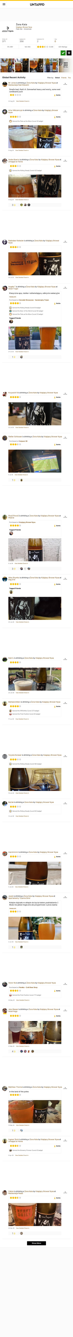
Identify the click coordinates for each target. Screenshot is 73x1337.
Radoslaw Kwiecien (16, 241)
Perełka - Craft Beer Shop (28, 987)
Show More (36, 1243)
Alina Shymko (13, 578)
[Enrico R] (29, 1051)
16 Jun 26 (11, 793)
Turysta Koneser (14, 755)
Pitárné (11, 518)
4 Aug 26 (11, 199)
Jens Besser (13, 1009)
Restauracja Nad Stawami (18, 85)
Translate (12, 297)
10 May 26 (11, 1125)
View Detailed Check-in (22, 101)
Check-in (63, 52)
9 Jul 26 (10, 474)
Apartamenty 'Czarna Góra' (19, 898)
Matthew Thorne (15, 1087)
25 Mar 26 (11, 1228)
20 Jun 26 (11, 692)
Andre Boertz (13, 160)
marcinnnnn (13, 852)
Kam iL (11, 658)
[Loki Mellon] (29, 205)
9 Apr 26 (10, 1155)
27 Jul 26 (11, 351)
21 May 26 (11, 1046)
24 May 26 (11, 1000)
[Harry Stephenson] (21, 1130)
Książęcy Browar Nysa (24, 27)
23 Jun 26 (11, 622)
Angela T (11, 287)
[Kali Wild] (25, 1051)
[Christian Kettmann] (32, 1051)
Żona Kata (31, 83)
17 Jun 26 (11, 719)
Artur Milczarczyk (15, 110)
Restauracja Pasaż (15, 1193)
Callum (11, 1191)
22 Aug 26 (11, 101)
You (69, 78)
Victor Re (12, 983)
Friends (63, 78)
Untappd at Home (15, 162)
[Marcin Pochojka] (21, 357)
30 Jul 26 (11, 277)
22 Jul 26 (11, 427)
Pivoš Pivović (13, 516)
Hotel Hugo (12, 1011)
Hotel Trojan (13, 289)
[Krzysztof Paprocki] (21, 947)
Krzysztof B (13, 393)
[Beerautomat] (21, 205)
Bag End (11, 580)
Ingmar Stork (13, 1139)
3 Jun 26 (10, 942)
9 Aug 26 (11, 150)
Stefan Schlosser (15, 437)
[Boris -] (29, 568)
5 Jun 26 (10, 887)
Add (69, 52)
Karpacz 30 (23, 441)
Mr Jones (12, 83)
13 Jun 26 (11, 816)
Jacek (10, 896)
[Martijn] (21, 1233)
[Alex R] (21, 1051)
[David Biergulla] (25, 205)
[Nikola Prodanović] (25, 568)
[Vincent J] (21, 568)
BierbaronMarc (14, 702)
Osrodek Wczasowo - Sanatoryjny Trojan (34, 300)
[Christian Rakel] (21, 480)
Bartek (11, 802)
